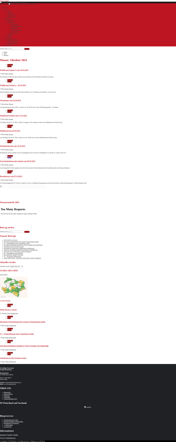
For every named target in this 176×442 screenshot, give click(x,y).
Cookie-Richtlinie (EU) (10, 399)
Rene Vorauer (9, 74)
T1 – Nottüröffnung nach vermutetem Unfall (16, 243)
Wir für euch (7, 19)
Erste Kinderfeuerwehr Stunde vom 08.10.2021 (17, 161)
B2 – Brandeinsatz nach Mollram (13, 253)
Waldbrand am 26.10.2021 (10, 131)
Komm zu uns (8, 38)
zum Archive (3, 274)
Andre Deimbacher (12, 313)
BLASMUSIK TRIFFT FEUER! (13, 255)
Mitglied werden (12, 39)
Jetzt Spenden (8, 45)
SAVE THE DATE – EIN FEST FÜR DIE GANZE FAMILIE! (22, 258)
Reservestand (15, 32)
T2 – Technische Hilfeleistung (12, 256)
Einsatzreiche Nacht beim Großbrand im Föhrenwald (19, 248)
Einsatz (9, 11)
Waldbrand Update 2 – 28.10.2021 (13, 85)
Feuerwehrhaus (8, 394)
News (5, 9)
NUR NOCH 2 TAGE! (10, 240)
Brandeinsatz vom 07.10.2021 (11, 176)
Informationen (11, 17)
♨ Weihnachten (8, 425)
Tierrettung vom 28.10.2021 (10, 100)
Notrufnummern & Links (11, 420)
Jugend (9, 157)
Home (5, 7)
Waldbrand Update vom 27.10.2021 (13, 116)
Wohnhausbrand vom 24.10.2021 (12, 146)
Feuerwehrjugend (16, 30)
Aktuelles (10, 65)
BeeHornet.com (10, 438)
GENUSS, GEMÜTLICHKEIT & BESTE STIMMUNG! (21, 250)
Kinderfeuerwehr (12, 43)
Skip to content (4, 1)
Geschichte (7, 397)
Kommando (14, 24)
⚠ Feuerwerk (8, 427)
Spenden (15, 435)
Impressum (3, 435)
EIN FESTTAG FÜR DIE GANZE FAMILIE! (17, 251)
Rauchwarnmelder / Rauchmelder (13, 421)
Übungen (10, 13)
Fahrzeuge (10, 34)
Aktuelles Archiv (5, 266)
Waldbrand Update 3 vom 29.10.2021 (14, 70)
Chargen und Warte (16, 26)
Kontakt (9, 36)
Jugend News (11, 15)
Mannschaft (10, 22)
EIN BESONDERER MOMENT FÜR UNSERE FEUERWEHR (23, 245)
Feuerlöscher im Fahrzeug (11, 423)
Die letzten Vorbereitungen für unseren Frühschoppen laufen (21, 242)
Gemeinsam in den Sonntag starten (14, 246)
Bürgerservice (11, 20)
